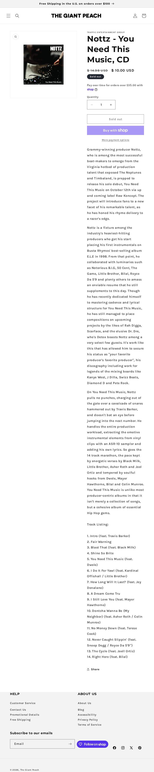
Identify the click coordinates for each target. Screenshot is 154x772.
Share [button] (95, 669)
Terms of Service (89, 724)
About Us (84, 703)
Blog (81, 709)
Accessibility (87, 714)
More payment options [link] (115, 140)
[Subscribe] (70, 744)
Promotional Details (24, 714)
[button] (8, 15)
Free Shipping (20, 719)
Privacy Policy (88, 719)
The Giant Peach (29, 770)
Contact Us (18, 709)
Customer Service (22, 703)
